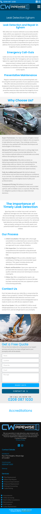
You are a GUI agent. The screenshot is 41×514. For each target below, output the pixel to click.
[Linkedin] (37, 2)
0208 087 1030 (9, 2)
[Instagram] (39, 2)
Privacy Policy (20, 440)
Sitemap (4, 468)
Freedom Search (26, 511)
